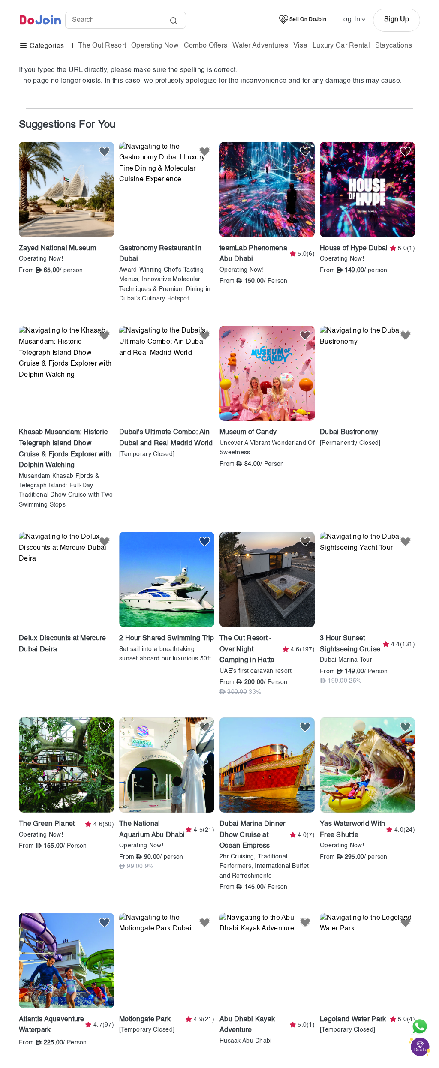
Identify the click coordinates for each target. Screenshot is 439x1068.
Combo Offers (205, 45)
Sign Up (396, 19)
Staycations (393, 45)
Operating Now (155, 45)
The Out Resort (102, 45)
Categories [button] (46, 46)
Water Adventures (260, 45)
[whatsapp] (419, 1026)
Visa (300, 45)
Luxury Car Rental (341, 45)
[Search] (173, 21)
